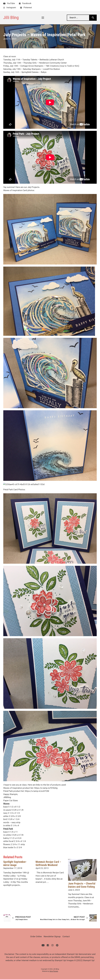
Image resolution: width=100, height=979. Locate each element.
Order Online (36, 936)
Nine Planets (54, 971)
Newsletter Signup (52, 936)
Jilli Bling (11, 17)
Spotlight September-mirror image (15, 863)
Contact (66, 936)
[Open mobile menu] (43, 18)
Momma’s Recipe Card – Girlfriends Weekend (48, 863)
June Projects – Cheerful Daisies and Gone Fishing (81, 885)
